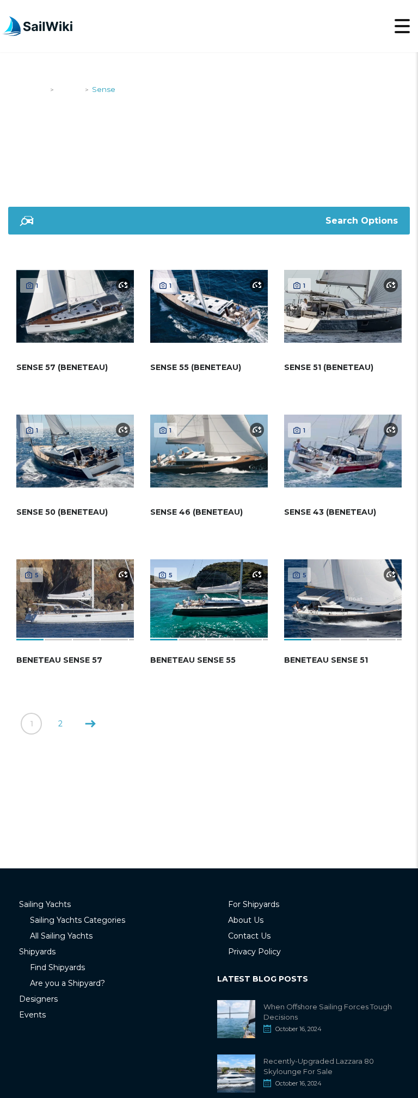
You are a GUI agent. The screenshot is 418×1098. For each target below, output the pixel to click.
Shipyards (37, 952)
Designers (38, 999)
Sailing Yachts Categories (77, 920)
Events (32, 1015)
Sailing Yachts (45, 904)
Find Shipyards (57, 967)
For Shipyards (253, 904)
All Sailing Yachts (61, 936)
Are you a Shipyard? (67, 983)
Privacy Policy (254, 952)
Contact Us (249, 936)
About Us (245, 920)
